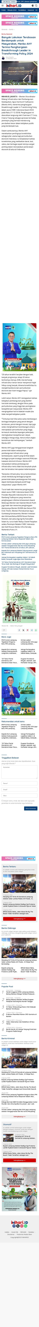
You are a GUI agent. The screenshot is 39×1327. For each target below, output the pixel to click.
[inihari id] (13, 5)
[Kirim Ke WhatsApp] (35, 630)
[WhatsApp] (25, 1226)
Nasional (9, 34)
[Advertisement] (19, 237)
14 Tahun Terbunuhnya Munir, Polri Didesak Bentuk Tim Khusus (21, 1008)
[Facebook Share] (19, 630)
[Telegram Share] (31, 630)
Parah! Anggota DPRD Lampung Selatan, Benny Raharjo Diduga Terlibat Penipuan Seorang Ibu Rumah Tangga (20, 993)
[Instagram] (21, 1226)
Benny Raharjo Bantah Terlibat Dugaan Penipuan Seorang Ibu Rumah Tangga (19, 1000)
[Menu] (3, 5)
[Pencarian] (36, 5)
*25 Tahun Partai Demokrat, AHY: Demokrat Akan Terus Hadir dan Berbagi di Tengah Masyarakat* (19, 563)
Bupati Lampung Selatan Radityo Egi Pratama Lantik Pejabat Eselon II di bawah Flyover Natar (19, 905)
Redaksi (31, 1232)
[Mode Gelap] (33, 5)
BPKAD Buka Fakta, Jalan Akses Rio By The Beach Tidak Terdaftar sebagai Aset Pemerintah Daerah (18, 913)
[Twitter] (18, 1226)
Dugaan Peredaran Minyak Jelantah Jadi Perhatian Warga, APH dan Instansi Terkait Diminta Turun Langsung (19, 569)
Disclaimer (11, 1234)
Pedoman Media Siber (24, 1234)
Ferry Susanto (10, 57)
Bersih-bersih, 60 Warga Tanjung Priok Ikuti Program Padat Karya (21, 1030)
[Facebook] (14, 1226)
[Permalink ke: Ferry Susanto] (3, 58)
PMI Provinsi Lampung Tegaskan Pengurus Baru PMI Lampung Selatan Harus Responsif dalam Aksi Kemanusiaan (19, 539)
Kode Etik (15, 1232)
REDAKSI (23, 1232)
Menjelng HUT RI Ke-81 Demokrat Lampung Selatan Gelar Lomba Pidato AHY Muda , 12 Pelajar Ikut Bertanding (18, 898)
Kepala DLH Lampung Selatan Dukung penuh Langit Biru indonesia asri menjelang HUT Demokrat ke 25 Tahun (19, 552)
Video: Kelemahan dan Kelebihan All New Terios (20, 1023)
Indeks (7, 1232)
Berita (4, 34)
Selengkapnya (19, 919)
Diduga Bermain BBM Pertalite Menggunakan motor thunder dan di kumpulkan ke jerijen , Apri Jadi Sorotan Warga (19, 1103)
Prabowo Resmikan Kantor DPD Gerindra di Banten (21, 1015)
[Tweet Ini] (23, 630)
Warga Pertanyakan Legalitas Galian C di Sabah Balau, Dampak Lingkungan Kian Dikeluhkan (18, 558)
